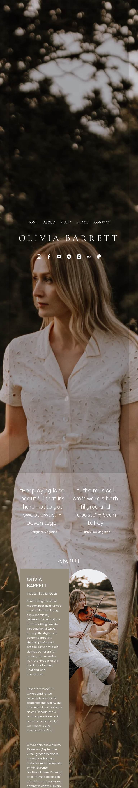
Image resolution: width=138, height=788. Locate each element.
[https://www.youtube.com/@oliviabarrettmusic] (59, 256)
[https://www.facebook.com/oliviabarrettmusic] (49, 256)
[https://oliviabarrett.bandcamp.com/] (89, 256)
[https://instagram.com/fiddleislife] (39, 256)
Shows (82, 222)
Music (66, 222)
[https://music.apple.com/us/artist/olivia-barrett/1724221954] (79, 256)
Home (33, 222)
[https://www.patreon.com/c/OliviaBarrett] (99, 256)
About (49, 222)
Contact (102, 222)
